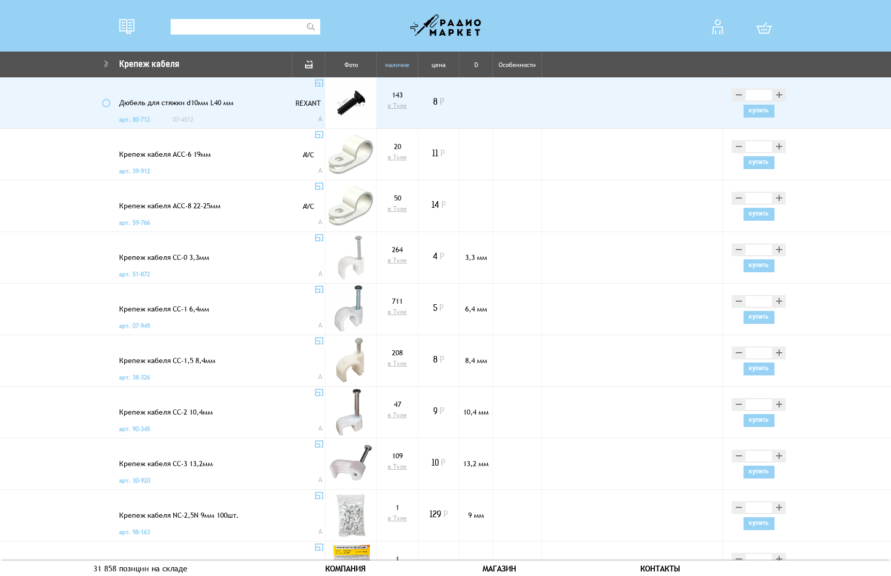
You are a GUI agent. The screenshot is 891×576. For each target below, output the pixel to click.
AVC (308, 154)
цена (439, 65)
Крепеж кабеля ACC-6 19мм (165, 154)
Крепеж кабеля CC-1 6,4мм (164, 309)
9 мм (476, 515)
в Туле (397, 105)
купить (759, 111)
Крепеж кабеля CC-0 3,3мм (164, 257)
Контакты (660, 568)
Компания (345, 568)
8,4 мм (476, 360)
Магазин (499, 568)
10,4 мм (476, 412)
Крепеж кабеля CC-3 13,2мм (166, 463)
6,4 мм (476, 309)
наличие (397, 65)
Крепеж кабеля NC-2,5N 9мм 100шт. (179, 515)
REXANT (308, 103)
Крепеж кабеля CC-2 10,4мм (166, 412)
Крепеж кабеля (149, 65)
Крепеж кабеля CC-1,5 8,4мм (167, 360)
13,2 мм (476, 463)
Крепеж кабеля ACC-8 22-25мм (170, 205)
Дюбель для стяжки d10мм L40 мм (176, 102)
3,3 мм (476, 257)
